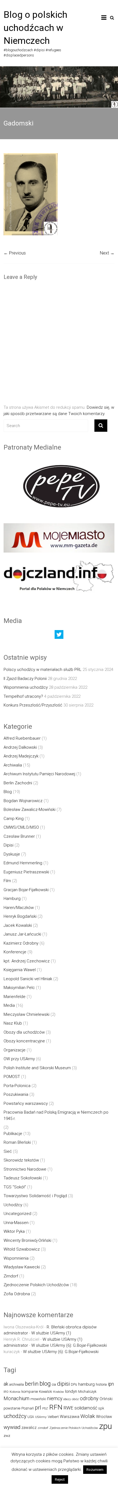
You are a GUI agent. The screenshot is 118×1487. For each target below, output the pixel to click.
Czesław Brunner (19, 836)
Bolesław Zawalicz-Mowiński (29, 809)
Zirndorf (11, 1276)
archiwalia (16, 1384)
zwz (7, 1436)
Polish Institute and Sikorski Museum (37, 1067)
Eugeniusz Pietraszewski (26, 872)
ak (6, 1384)
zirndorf (43, 1428)
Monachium (16, 1398)
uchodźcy (15, 1416)
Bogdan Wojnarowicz (23, 800)
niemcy (54, 1398)
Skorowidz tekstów (21, 1160)
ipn (111, 1384)
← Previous (15, 253)
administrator (16, 1333)
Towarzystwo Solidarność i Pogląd (35, 1195)
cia (54, 1384)
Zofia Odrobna (17, 1293)
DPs (74, 1384)
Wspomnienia (16, 1258)
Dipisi (8, 845)
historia (101, 1384)
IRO (6, 1392)
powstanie (12, 1408)
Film (7, 880)
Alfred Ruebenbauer (22, 738)
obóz (75, 1399)
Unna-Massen (16, 1222)
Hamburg (12, 898)
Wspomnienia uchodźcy (26, 687)
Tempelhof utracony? (23, 696)
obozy (67, 1399)
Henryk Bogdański (20, 916)
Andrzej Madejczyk (21, 756)
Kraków (58, 1392)
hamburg (86, 1384)
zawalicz (28, 1427)
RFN (55, 1407)
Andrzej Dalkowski (20, 747)
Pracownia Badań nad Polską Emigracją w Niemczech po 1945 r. (56, 1115)
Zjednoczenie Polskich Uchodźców (36, 1284)
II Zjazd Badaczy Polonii (25, 678)
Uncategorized (17, 1213)
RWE (68, 1408)
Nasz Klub (13, 1023)
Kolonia (15, 1392)
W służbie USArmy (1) (51, 1333)
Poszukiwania (16, 1094)
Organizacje (15, 1050)
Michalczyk (87, 1391)
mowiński (38, 1399)
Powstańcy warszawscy (26, 1103)
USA (30, 1417)
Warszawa (69, 1416)
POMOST (12, 1076)
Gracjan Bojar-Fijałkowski (26, 889)
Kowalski (45, 1391)
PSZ (45, 1408)
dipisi (63, 1383)
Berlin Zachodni (18, 782)
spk (101, 1408)
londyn (71, 1391)
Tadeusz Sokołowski (23, 1178)
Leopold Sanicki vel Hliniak (28, 978)
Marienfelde (15, 996)
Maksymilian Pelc (19, 987)
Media (9, 1005)
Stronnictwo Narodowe (25, 1169)
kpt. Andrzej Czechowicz (27, 961)
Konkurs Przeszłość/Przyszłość (33, 705)
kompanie (29, 1391)
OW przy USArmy (19, 1058)
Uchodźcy (13, 1204)
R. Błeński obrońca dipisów (72, 1327)
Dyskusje (12, 854)
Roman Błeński (17, 1142)
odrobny (89, 1398)
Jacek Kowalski (18, 925)
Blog (8, 791)
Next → (107, 253)
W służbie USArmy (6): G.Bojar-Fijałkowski (69, 1345)
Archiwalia (13, 765)
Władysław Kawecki (22, 1267)
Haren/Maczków (19, 907)
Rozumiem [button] (94, 1470)
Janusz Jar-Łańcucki (22, 934)
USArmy (41, 1417)
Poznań (27, 1408)
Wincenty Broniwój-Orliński (27, 1240)
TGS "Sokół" (15, 1187)
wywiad (12, 1427)
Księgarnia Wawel (20, 969)
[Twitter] (59, 636)
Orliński (106, 1399)
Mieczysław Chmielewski (26, 1014)
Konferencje (15, 952)
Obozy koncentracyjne (24, 1041)
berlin (31, 1383)
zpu (105, 1426)
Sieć (8, 1151)
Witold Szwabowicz (22, 1249)
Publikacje (13, 1133)
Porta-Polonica (17, 1085)
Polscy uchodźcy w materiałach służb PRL (43, 669)
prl (38, 1408)
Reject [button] (60, 1479)
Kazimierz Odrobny (21, 943)
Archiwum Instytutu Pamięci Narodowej (39, 773)
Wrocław (104, 1416)
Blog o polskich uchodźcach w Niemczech (35, 27)
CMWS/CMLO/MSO (21, 827)
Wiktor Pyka (14, 1231)
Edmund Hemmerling (23, 862)
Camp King (14, 818)
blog (45, 1383)
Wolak (87, 1416)
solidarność (85, 1408)
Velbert (53, 1417)
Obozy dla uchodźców (24, 1032)
